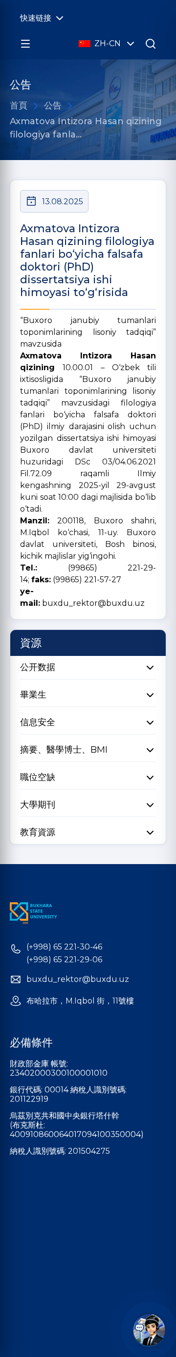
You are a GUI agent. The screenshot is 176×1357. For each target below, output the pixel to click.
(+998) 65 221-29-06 (64, 960)
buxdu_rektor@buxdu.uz (93, 603)
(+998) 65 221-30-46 (64, 947)
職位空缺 (37, 777)
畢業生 (33, 694)
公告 (53, 105)
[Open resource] (25, 44)
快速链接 (35, 18)
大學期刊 (37, 804)
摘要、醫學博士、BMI (64, 749)
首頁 (18, 105)
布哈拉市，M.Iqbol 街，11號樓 (80, 1001)
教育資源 (37, 832)
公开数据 (37, 667)
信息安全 (37, 722)
